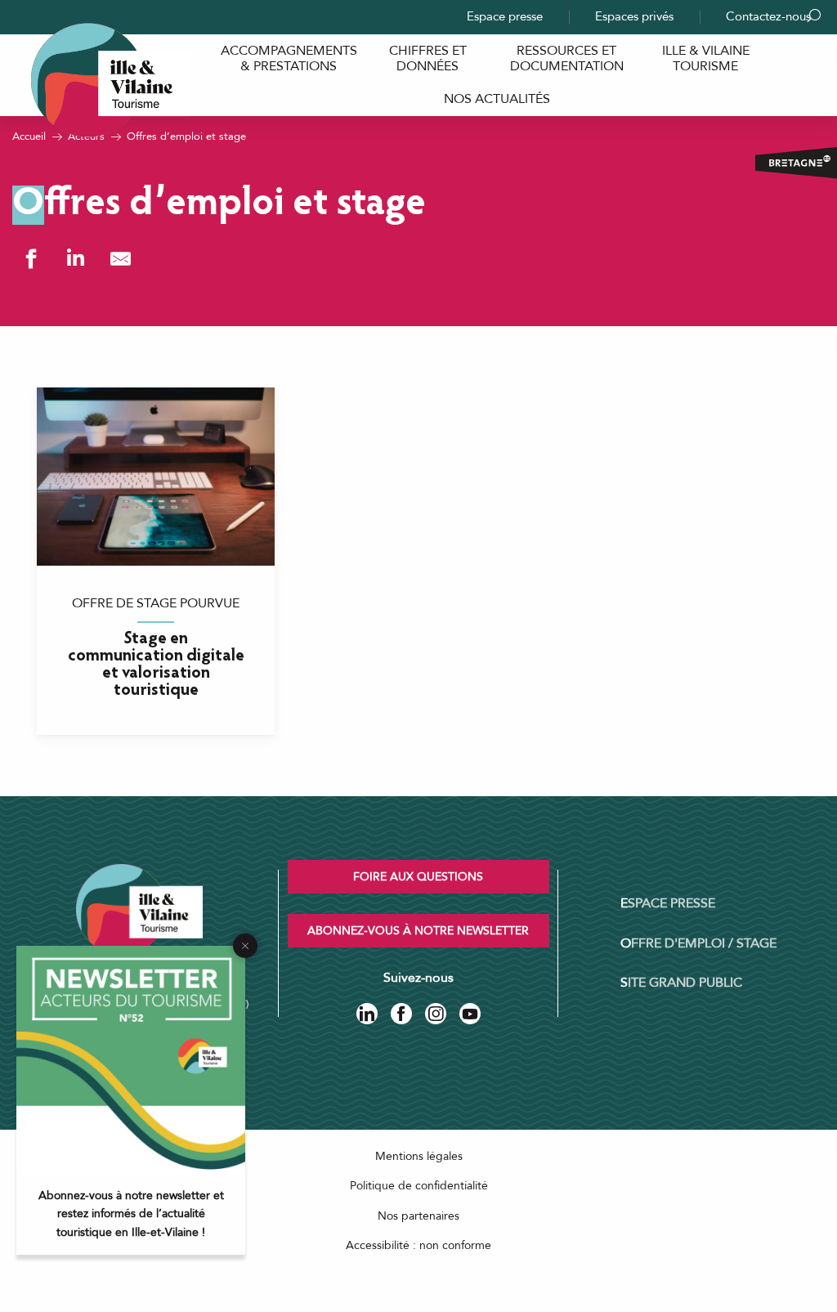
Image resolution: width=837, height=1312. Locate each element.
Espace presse (505, 16)
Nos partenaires (418, 1216)
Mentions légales (419, 1156)
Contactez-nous (768, 16)
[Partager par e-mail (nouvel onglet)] (120, 258)
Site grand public (681, 983)
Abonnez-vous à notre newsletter (418, 930)
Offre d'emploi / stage (698, 943)
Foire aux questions (418, 876)
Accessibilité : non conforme (418, 1245)
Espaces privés (634, 16)
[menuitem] (288, 58)
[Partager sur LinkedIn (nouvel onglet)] (75, 258)
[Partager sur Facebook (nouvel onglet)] (30, 258)
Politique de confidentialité (419, 1185)
